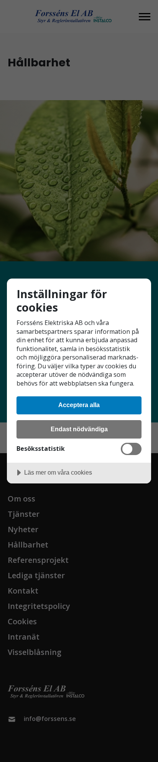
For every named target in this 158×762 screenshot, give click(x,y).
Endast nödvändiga (79, 429)
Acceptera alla (79, 404)
